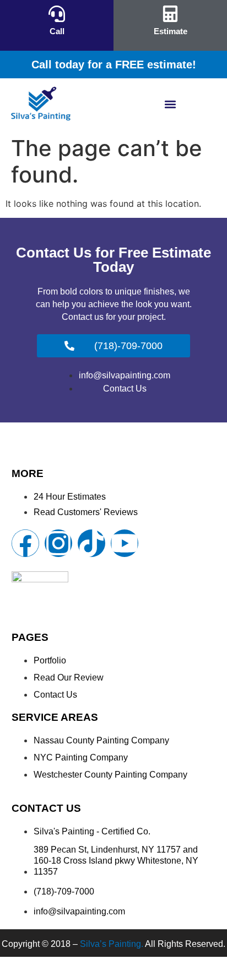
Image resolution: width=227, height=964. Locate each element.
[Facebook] (25, 543)
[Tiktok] (91, 543)
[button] (170, 104)
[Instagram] (58, 543)
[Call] (56, 14)
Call (57, 31)
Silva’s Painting (110, 944)
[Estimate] (170, 14)
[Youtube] (124, 543)
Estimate (170, 31)
